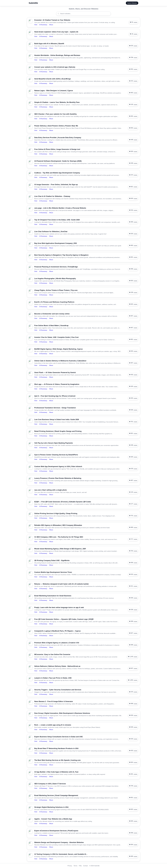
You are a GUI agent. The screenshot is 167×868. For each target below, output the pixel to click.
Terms (75, 865)
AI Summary (43, 24)
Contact (85, 865)
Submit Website (132, 3)
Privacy (70, 865)
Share (51, 24)
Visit (35, 24)
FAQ (80, 865)
